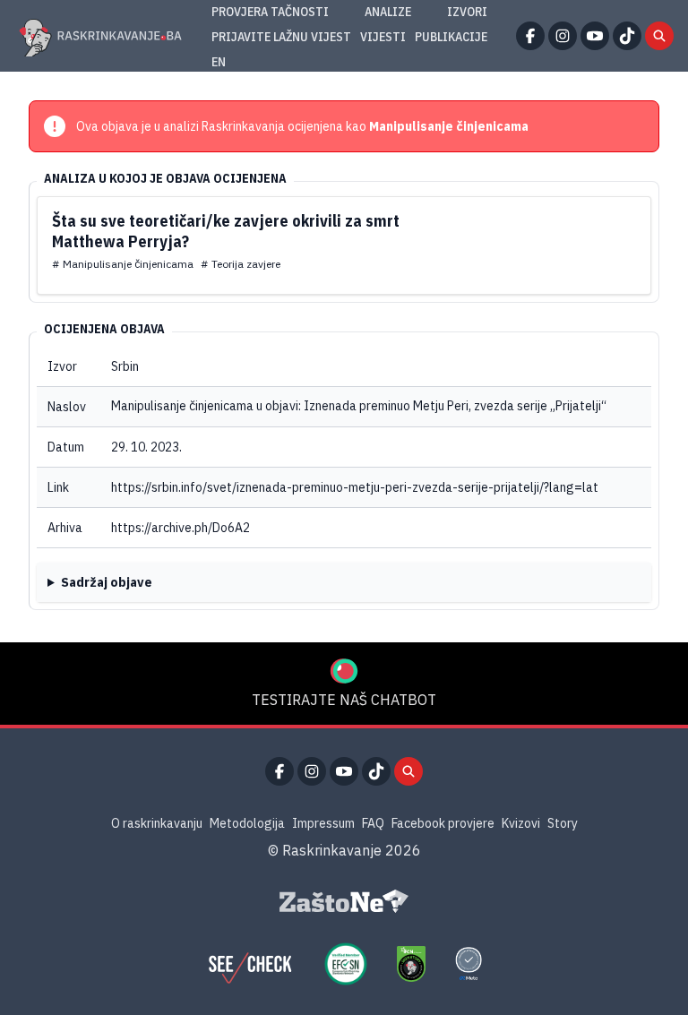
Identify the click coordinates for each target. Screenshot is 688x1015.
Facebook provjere (442, 823)
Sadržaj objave (106, 582)
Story (562, 823)
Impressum (323, 823)
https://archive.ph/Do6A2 (180, 528)
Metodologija (247, 823)
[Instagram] (562, 36)
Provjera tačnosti (270, 12)
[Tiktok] (627, 36)
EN (218, 62)
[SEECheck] (250, 964)
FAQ (373, 823)
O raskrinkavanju (156, 823)
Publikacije (451, 37)
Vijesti (383, 37)
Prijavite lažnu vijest (281, 37)
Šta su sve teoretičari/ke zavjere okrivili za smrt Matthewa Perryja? (226, 231)
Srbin (125, 366)
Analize (388, 12)
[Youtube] (594, 36)
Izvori (467, 12)
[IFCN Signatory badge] (411, 964)
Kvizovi (521, 823)
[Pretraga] (659, 36)
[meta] (468, 964)
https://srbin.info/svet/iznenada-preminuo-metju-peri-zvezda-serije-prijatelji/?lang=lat (354, 487)
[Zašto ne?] (344, 901)
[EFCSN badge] (345, 964)
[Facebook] (530, 36)
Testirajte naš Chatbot (344, 700)
